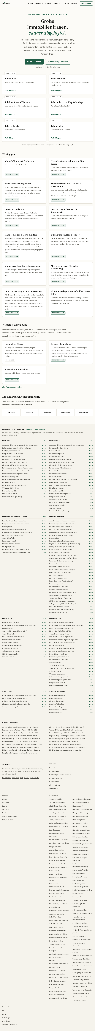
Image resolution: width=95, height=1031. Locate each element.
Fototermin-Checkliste (57, 900)
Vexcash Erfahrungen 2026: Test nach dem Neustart (65, 730)
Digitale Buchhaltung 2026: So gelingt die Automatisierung (21, 750)
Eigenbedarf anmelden (57, 860)
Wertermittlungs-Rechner (81, 979)
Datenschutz (34, 778)
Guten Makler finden (56, 927)
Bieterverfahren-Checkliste (58, 840)
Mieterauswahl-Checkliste (58, 998)
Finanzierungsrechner (56, 893)
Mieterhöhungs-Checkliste (82, 799)
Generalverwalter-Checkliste (59, 910)
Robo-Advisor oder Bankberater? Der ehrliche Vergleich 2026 (22, 744)
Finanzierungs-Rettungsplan (59, 890)
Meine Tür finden (34, 61)
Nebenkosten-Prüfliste (80, 837)
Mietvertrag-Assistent (80, 816)
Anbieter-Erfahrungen (9, 1024)
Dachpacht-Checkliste (57, 850)
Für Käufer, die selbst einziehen (14, 517)
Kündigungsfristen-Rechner (58, 977)
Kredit (4, 1014)
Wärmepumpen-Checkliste (82, 973)
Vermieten (39, 3)
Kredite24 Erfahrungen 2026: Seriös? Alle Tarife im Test (66, 733)
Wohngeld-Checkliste (80, 986)
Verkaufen (56, 3)
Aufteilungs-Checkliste (57, 813)
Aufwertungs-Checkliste (57, 816)
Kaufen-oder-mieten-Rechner (56, 959)
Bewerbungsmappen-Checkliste (56, 835)
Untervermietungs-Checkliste (79, 944)
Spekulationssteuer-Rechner (82, 913)
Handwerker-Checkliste (57, 931)
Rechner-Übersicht (79, 873)
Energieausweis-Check (57, 864)
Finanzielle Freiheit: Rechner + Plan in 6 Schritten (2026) (20, 730)
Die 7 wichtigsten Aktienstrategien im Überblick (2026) (66, 727)
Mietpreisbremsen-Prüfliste (82, 809)
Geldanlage (6, 1018)
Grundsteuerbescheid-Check (59, 920)
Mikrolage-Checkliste (80, 826)
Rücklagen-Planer (79, 897)
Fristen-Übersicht (55, 907)
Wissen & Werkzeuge (57, 691)
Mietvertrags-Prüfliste (80, 823)
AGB (21, 778)
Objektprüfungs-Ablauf (80, 847)
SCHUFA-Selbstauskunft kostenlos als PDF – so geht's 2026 (20, 727)
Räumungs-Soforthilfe (80, 870)
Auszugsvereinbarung (57, 820)
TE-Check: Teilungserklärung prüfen (82, 931)
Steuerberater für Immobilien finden (79, 918)
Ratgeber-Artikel (8, 820)
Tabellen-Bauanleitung (80, 926)
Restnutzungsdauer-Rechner (82, 890)
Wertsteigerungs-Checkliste (82, 983)
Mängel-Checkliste (55, 988)
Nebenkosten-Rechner (80, 840)
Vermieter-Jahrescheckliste (82, 955)
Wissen (74, 3)
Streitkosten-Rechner (80, 923)
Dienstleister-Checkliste (57, 853)
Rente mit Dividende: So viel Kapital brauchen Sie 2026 (20, 733)
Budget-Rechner (55, 846)
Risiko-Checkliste (78, 893)
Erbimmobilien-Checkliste (58, 867)
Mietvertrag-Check (79, 820)
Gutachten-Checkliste (56, 924)
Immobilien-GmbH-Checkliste (59, 937)
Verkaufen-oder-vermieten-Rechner (82, 950)
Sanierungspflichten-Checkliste (80, 905)
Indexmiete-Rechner (56, 941)
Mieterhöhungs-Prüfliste (81, 802)
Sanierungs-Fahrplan (80, 900)
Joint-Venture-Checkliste (57, 944)
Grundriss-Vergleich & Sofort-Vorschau (56, 915)
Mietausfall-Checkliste (57, 995)
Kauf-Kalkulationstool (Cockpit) (56, 949)
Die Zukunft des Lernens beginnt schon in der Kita (65, 750)
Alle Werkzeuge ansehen (58, 61)
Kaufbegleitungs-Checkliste (59, 954)
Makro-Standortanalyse (57, 981)
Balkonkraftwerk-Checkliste (58, 823)
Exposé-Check (54, 871)
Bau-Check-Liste (54, 830)
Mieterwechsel (78, 806)
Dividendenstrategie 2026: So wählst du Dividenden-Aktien (21, 738)
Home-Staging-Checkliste (58, 934)
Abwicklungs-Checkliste (57, 806)
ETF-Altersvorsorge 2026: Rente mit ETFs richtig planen (19, 741)
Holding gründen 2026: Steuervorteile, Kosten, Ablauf (19, 736)
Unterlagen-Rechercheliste (82, 939)
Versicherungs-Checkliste (81, 959)
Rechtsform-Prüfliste (80, 877)
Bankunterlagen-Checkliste (58, 826)
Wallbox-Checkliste (79, 969)
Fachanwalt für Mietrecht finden (57, 879)
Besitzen (65, 3)
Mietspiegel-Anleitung (80, 813)
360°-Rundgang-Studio (57, 802)
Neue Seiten (6, 778)
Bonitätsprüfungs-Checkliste (59, 843)
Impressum (15, 778)
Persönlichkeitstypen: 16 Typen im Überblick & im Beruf (67, 738)
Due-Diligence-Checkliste (58, 857)
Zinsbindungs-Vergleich (81, 993)
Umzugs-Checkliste (79, 936)
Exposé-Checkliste (55, 874)
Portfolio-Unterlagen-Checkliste (80, 859)
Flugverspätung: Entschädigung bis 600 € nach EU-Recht (67, 736)
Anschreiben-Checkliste (57, 809)
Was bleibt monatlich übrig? (82, 976)
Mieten (30, 3)
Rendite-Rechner (78, 880)
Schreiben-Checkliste (80, 910)
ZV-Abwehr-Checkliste (80, 997)
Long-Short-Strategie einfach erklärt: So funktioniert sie (20, 753)
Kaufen (48, 3)
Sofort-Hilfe (86, 3)
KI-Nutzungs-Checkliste (57, 974)
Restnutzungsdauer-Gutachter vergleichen (80, 885)
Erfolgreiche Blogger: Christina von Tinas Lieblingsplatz (67, 747)
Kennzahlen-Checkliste (57, 970)
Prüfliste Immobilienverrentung (80, 865)
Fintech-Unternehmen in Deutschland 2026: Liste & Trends (20, 747)
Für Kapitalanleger (56, 517)
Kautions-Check (54, 967)
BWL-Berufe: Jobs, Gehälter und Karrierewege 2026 (65, 744)
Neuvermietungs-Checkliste (82, 844)
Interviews (6, 1021)
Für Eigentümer (55, 618)
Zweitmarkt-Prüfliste (80, 1000)
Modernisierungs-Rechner (81, 833)
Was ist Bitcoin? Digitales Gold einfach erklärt (63, 741)
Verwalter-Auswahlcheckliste (83, 966)
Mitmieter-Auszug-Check (81, 830)
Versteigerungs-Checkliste (82, 962)
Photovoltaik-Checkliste (81, 854)
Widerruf (26, 778)
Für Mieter (6, 441)
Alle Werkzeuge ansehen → (13, 387)
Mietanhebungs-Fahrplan (57, 991)
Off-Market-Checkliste (80, 850)
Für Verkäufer (7, 618)
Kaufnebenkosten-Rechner (58, 964)
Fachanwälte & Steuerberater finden (56, 885)
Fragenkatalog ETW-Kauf (57, 904)
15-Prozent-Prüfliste (56, 799)
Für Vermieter (54, 441)
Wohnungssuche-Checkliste (82, 990)
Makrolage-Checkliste (56, 984)
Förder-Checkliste (55, 897)
